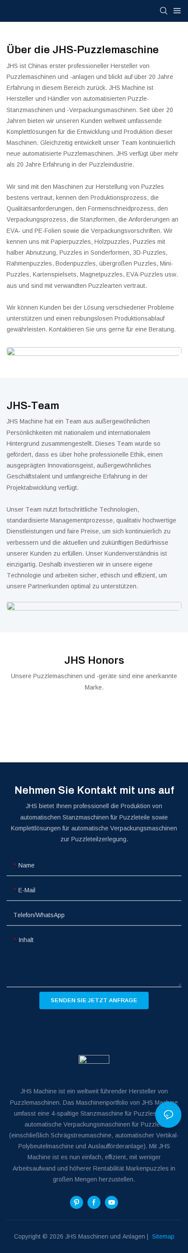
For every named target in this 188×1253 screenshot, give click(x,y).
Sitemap (162, 1236)
